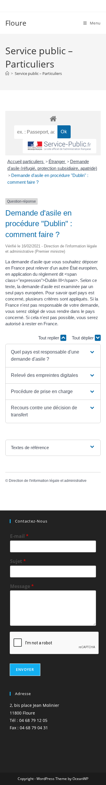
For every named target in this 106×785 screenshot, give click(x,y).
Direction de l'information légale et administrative (48, 481)
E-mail (19, 536)
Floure (15, 23)
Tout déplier (83, 337)
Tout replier (49, 337)
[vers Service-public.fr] (59, 146)
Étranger (57, 161)
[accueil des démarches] (53, 118)
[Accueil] (7, 73)
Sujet (18, 561)
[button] (53, 355)
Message (22, 586)
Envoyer (25, 669)
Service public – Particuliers (38, 73)
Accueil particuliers (26, 161)
